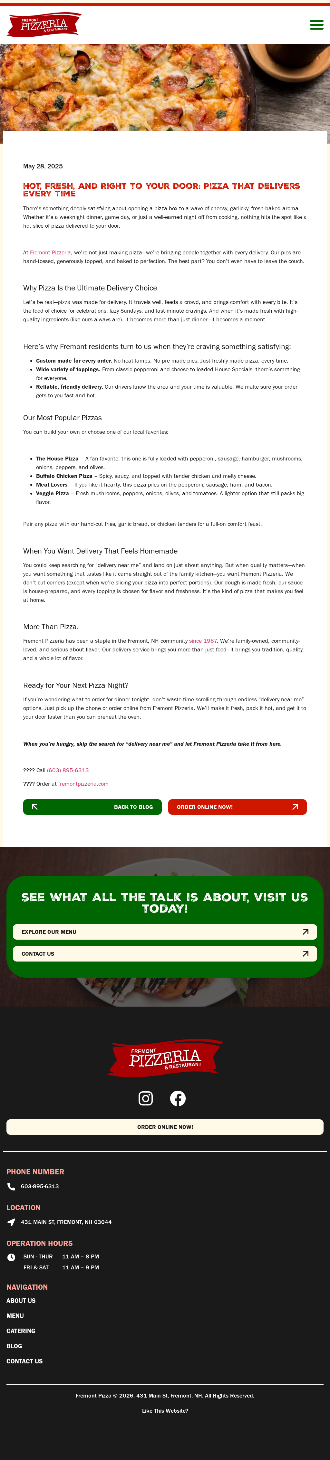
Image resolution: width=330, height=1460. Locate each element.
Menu (15, 1316)
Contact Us (24, 1361)
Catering (20, 1331)
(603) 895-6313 (68, 770)
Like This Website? (165, 1410)
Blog (14, 1346)
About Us (21, 1300)
